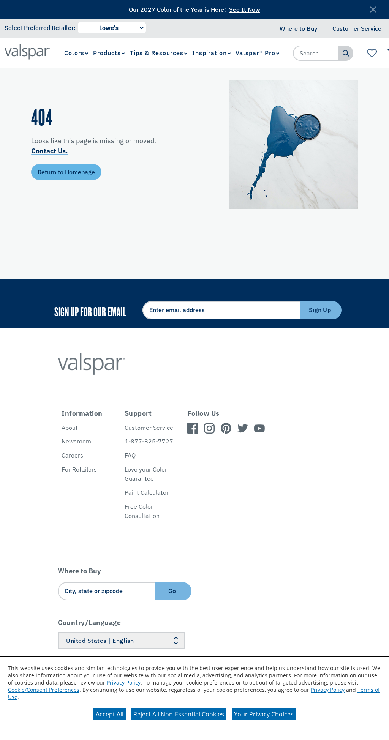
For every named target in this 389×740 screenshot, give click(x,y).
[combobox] (316, 53)
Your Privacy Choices (264, 714)
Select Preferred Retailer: (40, 28)
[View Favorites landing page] (372, 53)
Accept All (109, 714)
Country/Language (89, 622)
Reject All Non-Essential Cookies (178, 714)
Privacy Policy (124, 682)
